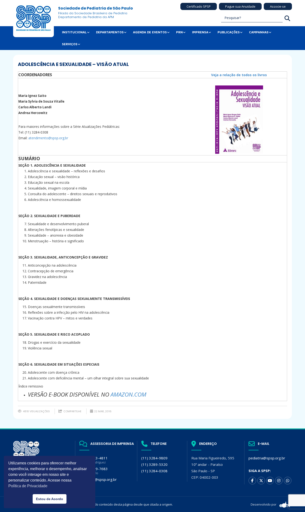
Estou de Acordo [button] (49, 499)
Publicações (229, 32)
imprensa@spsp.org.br (98, 479)
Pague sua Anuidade (240, 6)
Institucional (74, 32)
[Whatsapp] (287, 480)
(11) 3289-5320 (154, 464)
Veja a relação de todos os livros (239, 75)
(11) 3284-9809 (154, 458)
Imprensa (200, 32)
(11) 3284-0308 (154, 470)
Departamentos (110, 32)
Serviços (69, 44)
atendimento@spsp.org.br (48, 138)
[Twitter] (261, 480)
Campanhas (259, 32)
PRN (179, 32)
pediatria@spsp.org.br (267, 458)
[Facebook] (252, 480)
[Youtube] (270, 480)
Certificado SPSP (199, 6)
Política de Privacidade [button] (27, 486)
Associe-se (278, 6)
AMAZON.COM (128, 394)
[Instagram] (279, 480)
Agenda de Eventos (150, 32)
